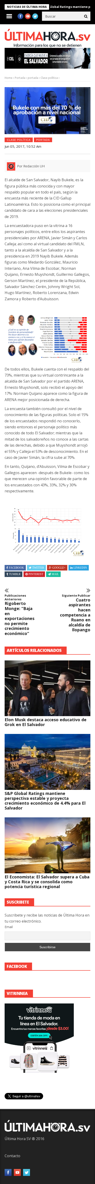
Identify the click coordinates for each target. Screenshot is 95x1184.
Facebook (16, 567)
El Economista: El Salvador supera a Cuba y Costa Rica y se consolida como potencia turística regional (47, 881)
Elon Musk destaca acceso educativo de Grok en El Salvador (45, 722)
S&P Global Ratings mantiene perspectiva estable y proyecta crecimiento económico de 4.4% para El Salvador (45, 801)
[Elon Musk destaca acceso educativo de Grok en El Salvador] (47, 688)
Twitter (38, 567)
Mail (55, 574)
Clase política (49, 78)
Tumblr (15, 574)
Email (9, 927)
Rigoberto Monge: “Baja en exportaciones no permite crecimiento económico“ (19, 615)
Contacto (12, 1155)
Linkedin (80, 567)
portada (33, 78)
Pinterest (36, 574)
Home (8, 78)
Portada (20, 78)
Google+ (58, 567)
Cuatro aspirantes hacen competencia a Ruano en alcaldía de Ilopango (75, 613)
